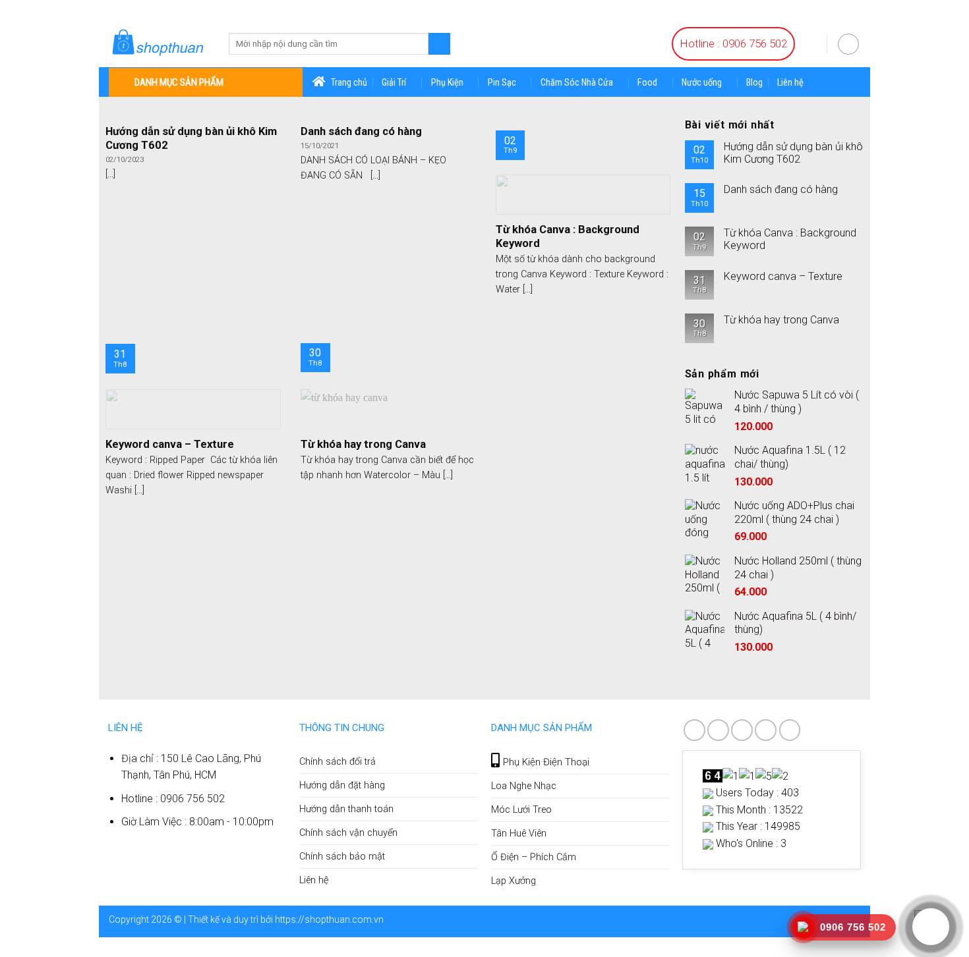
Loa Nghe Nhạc (523, 786)
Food (647, 82)
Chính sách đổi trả (337, 761)
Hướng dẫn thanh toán (346, 809)
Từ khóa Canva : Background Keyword (790, 239)
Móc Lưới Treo (521, 809)
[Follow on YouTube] (790, 730)
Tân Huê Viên (518, 833)
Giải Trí (394, 82)
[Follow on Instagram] (718, 730)
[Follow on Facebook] (694, 730)
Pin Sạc (502, 82)
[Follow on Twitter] (742, 730)
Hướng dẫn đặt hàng (342, 785)
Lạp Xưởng (513, 881)
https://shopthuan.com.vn (329, 919)
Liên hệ (790, 83)
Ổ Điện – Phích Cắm (533, 857)
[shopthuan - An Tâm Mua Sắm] (159, 43)
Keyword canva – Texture (783, 276)
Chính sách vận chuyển (348, 832)
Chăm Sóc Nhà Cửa (577, 82)
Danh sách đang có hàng (781, 189)
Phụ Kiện (447, 82)
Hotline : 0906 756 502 (733, 43)
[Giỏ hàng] (810, 43)
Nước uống (702, 82)
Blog (754, 83)
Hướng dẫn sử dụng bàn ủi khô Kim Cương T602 (793, 152)
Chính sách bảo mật (342, 856)
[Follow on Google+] (766, 730)
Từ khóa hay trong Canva (781, 320)
